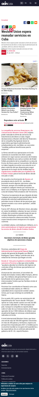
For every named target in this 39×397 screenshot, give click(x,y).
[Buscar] (30, 3)
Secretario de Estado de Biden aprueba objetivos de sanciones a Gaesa (19, 239)
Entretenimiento (6, 368)
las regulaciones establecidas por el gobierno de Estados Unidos (18, 171)
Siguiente (4, 29)
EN (26, 3)
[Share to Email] (35, 22)
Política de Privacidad (8, 376)
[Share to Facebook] (25, 22)
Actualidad (4, 20)
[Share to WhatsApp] (32, 22)
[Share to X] (28, 22)
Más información (11, 390)
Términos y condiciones (9, 382)
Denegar (11, 394)
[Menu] (35, 3)
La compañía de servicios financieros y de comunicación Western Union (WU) (17, 131)
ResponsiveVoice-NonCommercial (14, 123)
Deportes (4, 365)
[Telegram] (17, 356)
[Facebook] (3, 356)
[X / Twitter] (7, 356)
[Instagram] (12, 356)
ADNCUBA (12, 51)
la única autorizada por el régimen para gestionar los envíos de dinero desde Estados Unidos (19, 227)
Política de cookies (7, 379)
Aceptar (4, 394)
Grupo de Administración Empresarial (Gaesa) (14, 250)
